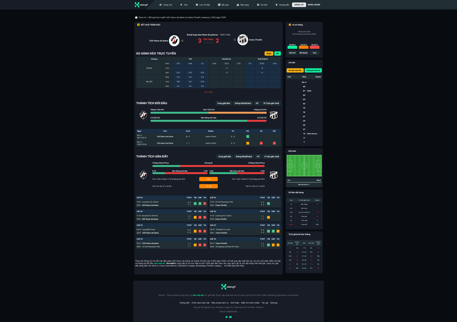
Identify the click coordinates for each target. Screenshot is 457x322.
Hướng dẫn (185, 303)
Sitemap (274, 303)
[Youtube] (230, 317)
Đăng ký (299, 5)
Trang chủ (142, 17)
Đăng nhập (314, 5)
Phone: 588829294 (228, 311)
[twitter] (226, 317)
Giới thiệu (235, 303)
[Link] (141, 5)
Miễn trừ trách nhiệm (250, 303)
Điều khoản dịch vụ (220, 303)
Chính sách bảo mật (200, 303)
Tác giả (265, 303)
